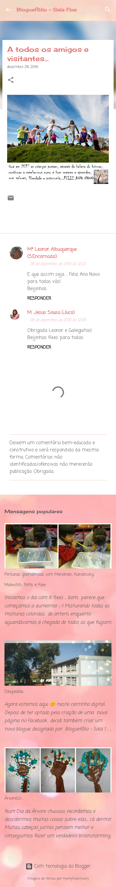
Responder (39, 298)
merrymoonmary (76, 878)
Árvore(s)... (13, 798)
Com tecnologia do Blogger (62, 866)
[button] (10, 80)
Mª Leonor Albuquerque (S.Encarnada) (52, 253)
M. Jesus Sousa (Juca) (51, 312)
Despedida (13, 692)
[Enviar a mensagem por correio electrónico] (10, 200)
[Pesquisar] (107, 9)
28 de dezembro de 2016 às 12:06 (58, 320)
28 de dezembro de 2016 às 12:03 (58, 264)
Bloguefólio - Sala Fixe (47, 10)
